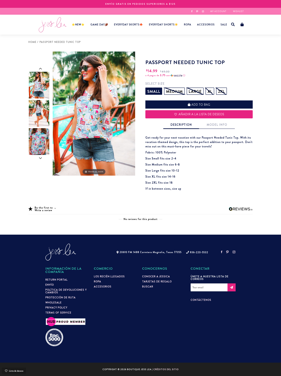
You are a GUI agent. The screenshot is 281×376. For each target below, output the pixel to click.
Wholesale (53, 302)
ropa (97, 281)
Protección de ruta (60, 297)
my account (218, 11)
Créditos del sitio (166, 369)
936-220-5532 (199, 252)
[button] (233, 24)
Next (40, 158)
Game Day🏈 (99, 24)
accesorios (206, 24)
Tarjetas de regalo (157, 281)
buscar (147, 286)
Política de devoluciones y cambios (66, 291)
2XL (221, 91)
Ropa (187, 24)
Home (32, 42)
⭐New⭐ (78, 24)
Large (195, 91)
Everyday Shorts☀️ (163, 24)
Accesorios (102, 286)
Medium (174, 91)
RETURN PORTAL (56, 279)
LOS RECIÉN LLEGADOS (109, 276)
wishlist (238, 11)
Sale (224, 24)
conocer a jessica (156, 276)
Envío (49, 285)
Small (153, 91)
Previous (40, 68)
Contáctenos (201, 300)
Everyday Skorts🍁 (128, 24)
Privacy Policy (56, 307)
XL (209, 91)
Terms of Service (58, 312)
